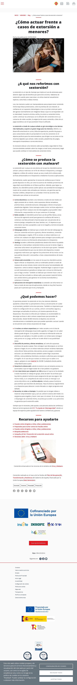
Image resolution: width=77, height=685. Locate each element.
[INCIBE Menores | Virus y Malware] (38, 451)
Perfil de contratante (20, 595)
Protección (38, 485)
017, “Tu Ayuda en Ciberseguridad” (44, 408)
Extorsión (16, 485)
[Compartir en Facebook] (14, 490)
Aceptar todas (56, 679)
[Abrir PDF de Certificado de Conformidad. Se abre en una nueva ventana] (38, 645)
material (33, 361)
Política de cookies (20, 586)
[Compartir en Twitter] (22, 490)
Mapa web (18, 589)
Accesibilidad (18, 581)
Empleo (17, 573)
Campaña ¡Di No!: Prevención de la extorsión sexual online (34, 434)
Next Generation (29, 480)
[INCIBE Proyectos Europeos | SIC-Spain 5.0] (39, 513)
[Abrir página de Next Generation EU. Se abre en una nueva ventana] (38, 610)
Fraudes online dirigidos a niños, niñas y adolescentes (32, 424)
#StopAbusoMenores (21, 432)
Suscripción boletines (38, 543)
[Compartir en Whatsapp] (30, 490)
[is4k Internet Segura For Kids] (38, 532)
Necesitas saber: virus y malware (25, 437)
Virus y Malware (57, 466)
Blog (29, 15)
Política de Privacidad (21, 575)
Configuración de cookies (22, 584)
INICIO (16, 15)
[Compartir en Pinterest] (26, 490)
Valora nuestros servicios (22, 570)
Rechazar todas (56, 673)
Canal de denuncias (20, 597)
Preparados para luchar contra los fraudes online (31, 427)
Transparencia (19, 592)
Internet (23, 485)
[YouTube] (46, 558)
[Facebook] (43, 558)
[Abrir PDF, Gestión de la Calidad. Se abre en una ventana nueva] (43, 656)
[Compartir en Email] (34, 490)
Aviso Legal (18, 578)
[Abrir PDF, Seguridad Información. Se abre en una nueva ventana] (27, 656)
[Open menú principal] (2, 3)
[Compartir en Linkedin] (18, 490)
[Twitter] (40, 558)
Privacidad (31, 485)
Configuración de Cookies (56, 666)
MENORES (23, 15)
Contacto (17, 567)
